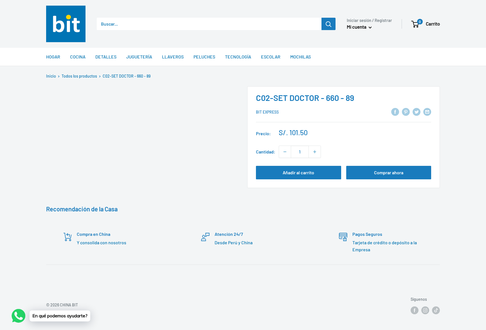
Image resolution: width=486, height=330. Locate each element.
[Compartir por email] (427, 111)
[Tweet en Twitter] (416, 111)
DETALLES (105, 56)
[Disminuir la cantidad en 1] (285, 152)
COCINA (78, 56)
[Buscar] (328, 24)
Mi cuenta (357, 27)
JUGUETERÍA (139, 56)
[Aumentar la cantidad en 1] (315, 152)
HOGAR (53, 56)
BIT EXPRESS (267, 112)
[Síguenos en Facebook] (414, 310)
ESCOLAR (270, 56)
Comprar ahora (388, 172)
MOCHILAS (300, 56)
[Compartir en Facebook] (395, 111)
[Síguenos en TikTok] (436, 310)
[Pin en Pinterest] (406, 111)
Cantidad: (265, 151)
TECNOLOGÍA (238, 56)
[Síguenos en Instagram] (425, 310)
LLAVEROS (173, 56)
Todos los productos (79, 76)
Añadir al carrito (298, 172)
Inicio (51, 76)
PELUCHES (204, 56)
